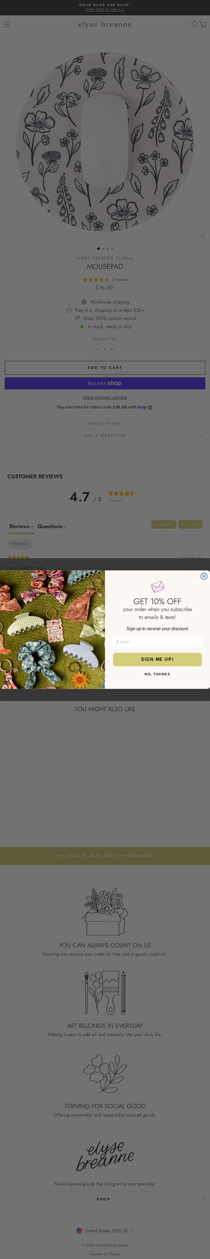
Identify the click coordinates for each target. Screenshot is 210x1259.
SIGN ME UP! (157, 659)
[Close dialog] (204, 576)
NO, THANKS (157, 674)
